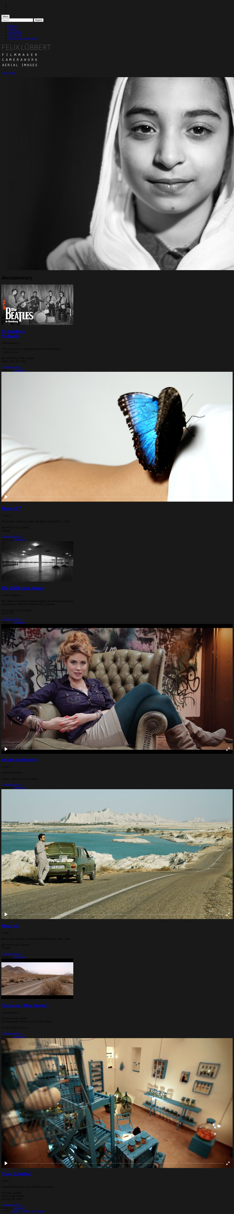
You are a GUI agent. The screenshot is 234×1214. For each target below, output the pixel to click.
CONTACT (14, 35)
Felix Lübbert (8, 72)
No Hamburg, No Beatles (13, 333)
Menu (5, 16)
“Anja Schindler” (16, 1173)
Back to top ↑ (38, 1211)
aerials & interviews (19, 759)
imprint (15, 1211)
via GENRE (15, 32)
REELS (12, 26)
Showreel (11, 508)
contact (25, 1211)
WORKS (13, 29)
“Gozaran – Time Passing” (24, 1005)
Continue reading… (12, 367)
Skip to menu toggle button (23, 38)
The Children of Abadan (22, 588)
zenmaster (19, 370)
